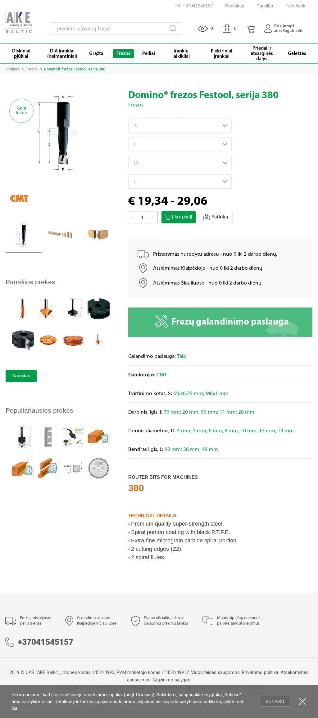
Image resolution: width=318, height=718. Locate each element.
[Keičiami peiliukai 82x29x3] (48, 436)
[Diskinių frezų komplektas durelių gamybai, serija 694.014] (73, 340)
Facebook (295, 5)
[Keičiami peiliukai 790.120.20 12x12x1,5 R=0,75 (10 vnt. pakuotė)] (73, 468)
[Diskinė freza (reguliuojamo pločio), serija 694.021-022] (48, 340)
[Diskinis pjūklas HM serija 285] (99, 468)
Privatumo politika (260, 672)
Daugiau (21, 376)
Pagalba (265, 5)
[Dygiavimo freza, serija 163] (99, 308)
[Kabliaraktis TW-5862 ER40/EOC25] (73, 436)
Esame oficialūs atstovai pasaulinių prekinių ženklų (166, 621)
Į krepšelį (182, 217)
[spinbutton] (142, 217)
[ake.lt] (19, 22)
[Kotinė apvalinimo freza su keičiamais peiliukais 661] (23, 436)
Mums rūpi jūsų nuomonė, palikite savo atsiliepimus (239, 621)
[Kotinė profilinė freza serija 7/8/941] (48, 308)
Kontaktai (234, 5)
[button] (250, 28)
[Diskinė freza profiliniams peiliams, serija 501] (23, 340)
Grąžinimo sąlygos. (172, 680)
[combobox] (180, 126)
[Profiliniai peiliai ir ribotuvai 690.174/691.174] (23, 468)
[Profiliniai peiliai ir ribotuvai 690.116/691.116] (99, 436)
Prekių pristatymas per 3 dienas (35, 621)
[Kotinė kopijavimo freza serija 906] (23, 308)
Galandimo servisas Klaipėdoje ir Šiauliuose (96, 621)
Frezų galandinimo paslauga (230, 322)
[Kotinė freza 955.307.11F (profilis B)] (99, 340)
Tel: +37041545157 (194, 5)
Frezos (32, 69)
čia (14, 708)
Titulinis (12, 69)
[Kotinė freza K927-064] (73, 308)
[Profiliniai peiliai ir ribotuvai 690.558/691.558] (48, 468)
